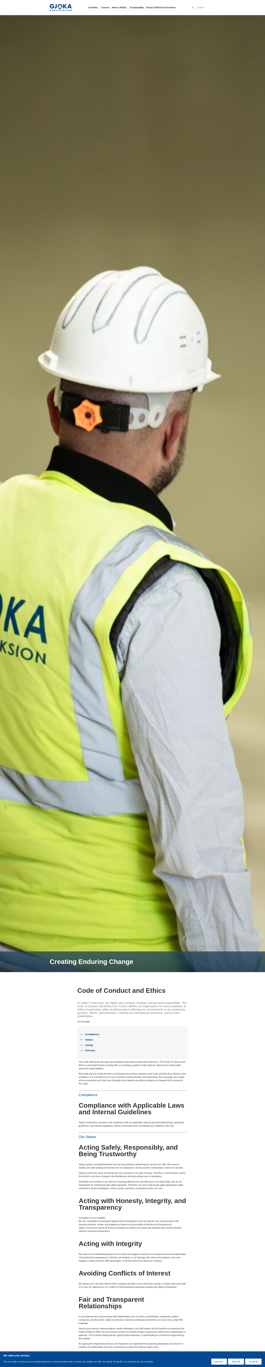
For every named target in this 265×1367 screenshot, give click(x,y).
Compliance (92, 1034)
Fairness (90, 1050)
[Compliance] (81, 1034)
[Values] (81, 1040)
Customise (218, 1362)
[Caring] (81, 1045)
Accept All (253, 1362)
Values (89, 1039)
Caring (89, 1045)
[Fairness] (81, 1050)
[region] (132, 1359)
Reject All (236, 1362)
